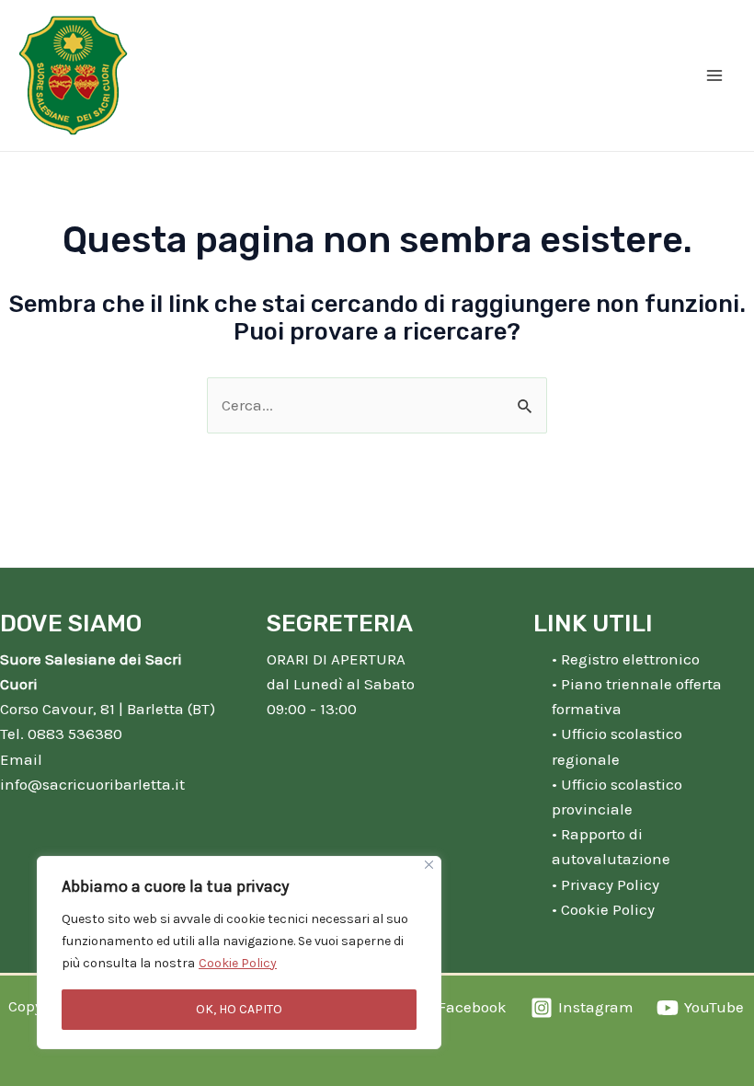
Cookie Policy (238, 963)
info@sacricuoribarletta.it (92, 784)
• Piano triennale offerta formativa (637, 696)
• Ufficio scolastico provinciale (617, 796)
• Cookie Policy (603, 909)
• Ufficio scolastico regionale (617, 746)
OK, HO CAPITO (239, 1009)
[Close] (429, 865)
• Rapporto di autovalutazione (611, 846)
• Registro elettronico (626, 659)
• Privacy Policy (605, 884)
